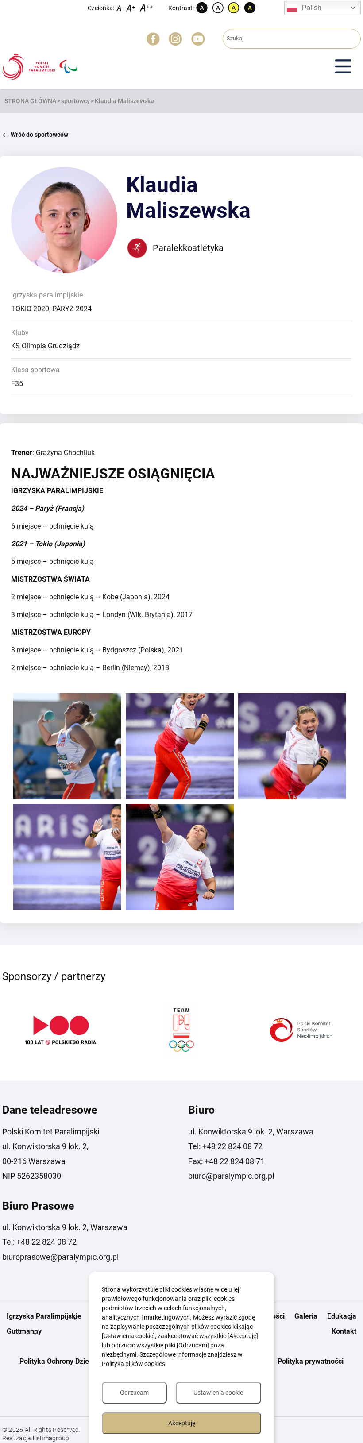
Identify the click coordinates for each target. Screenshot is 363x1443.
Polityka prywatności (311, 1361)
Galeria (305, 1316)
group (51, 1438)
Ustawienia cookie (218, 1392)
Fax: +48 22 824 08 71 (226, 1161)
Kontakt (344, 1331)
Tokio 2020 (30, 309)
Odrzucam (134, 1392)
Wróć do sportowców (38, 134)
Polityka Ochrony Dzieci (56, 1361)
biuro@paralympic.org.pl (231, 1176)
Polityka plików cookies (133, 1363)
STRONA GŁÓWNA (30, 100)
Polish (311, 8)
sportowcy (75, 100)
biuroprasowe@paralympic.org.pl (60, 1257)
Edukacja (341, 1316)
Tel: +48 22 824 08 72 (225, 1146)
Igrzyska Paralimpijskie (44, 1316)
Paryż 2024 (72, 309)
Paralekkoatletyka (188, 248)
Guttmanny (24, 1331)
